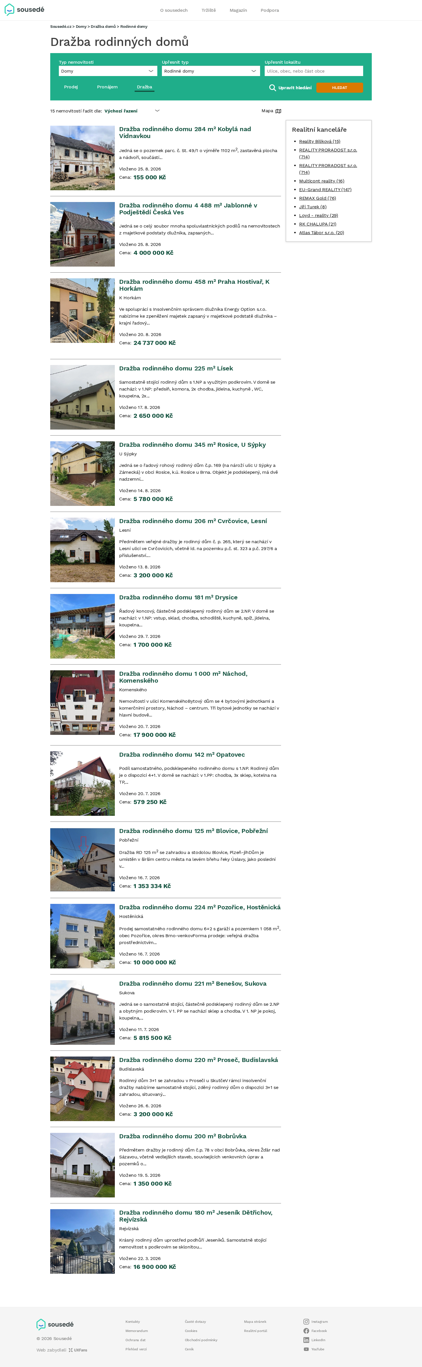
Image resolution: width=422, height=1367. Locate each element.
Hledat (339, 88)
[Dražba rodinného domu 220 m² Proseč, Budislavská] (82, 1089)
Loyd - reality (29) (318, 215)
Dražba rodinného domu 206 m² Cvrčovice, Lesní (193, 521)
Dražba (144, 87)
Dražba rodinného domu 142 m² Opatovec (182, 754)
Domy (81, 26)
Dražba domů (103, 26)
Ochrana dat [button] (135, 1340)
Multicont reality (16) (321, 181)
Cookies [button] (191, 1331)
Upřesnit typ (175, 62)
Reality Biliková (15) (319, 141)
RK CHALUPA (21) (317, 224)
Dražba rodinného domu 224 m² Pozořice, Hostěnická (200, 907)
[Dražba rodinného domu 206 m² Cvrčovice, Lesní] (82, 550)
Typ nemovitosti (76, 62)
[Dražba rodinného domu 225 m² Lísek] (82, 397)
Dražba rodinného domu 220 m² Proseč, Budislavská (198, 1059)
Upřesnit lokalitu (282, 62)
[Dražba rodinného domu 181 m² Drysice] (82, 626)
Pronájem (107, 87)
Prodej (71, 87)
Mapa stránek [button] (255, 1322)
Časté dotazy (195, 1322)
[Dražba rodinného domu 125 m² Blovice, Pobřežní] (82, 860)
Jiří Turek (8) (312, 206)
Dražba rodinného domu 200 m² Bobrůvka (183, 1136)
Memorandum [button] (136, 1331)
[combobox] (314, 71)
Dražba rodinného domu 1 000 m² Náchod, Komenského (183, 677)
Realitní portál (255, 1331)
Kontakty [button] (132, 1322)
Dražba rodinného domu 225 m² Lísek (176, 368)
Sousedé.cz (60, 26)
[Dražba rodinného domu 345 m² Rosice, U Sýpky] (82, 473)
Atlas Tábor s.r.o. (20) (321, 232)
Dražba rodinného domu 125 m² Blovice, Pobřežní (193, 830)
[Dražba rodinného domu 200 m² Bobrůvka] (82, 1165)
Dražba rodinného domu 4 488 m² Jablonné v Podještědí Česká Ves (188, 209)
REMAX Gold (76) (317, 198)
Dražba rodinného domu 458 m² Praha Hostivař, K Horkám (194, 285)
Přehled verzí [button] (136, 1349)
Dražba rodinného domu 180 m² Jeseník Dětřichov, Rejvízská (195, 1216)
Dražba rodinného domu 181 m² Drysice (178, 597)
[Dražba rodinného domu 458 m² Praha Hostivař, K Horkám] (82, 310)
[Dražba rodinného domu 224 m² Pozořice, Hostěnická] (82, 936)
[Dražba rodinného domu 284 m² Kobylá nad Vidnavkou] (82, 158)
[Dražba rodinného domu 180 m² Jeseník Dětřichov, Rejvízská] (82, 1241)
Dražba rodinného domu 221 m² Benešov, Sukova (192, 983)
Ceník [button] (189, 1349)
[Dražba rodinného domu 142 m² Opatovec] (82, 783)
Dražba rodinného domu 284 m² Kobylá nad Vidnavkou (185, 132)
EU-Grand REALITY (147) (325, 189)
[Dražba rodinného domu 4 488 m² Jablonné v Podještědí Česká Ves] (82, 234)
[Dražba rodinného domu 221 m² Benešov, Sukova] (82, 1012)
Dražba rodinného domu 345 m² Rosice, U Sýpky (192, 444)
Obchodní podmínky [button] (201, 1340)
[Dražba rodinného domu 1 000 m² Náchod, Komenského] (82, 702)
